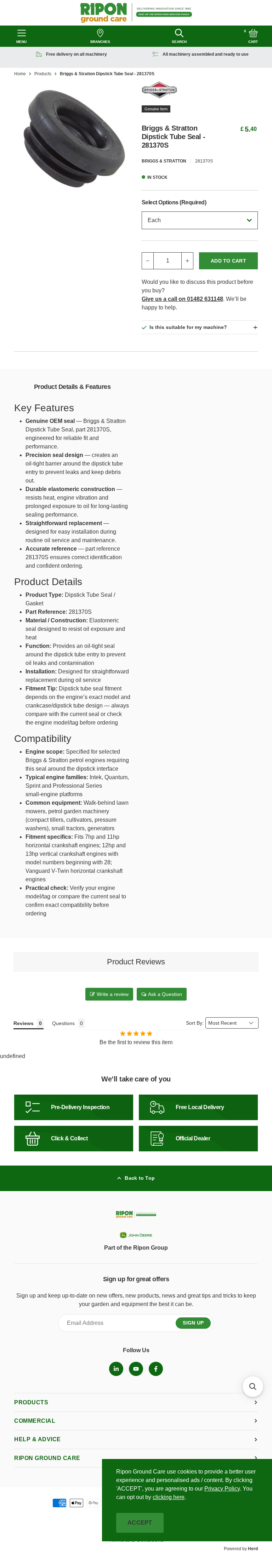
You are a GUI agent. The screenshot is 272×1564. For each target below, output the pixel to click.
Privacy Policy (222, 1489)
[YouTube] (136, 1369)
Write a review (113, 994)
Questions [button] (63, 1023)
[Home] (136, 13)
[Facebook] (156, 1369)
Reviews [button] (23, 1023)
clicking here (169, 1497)
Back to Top (140, 1178)
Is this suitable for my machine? (188, 327)
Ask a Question (165, 994)
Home (20, 73)
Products (42, 73)
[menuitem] (116, 1369)
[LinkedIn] (116, 1369)
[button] (253, 1386)
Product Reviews (136, 961)
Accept (140, 1523)
